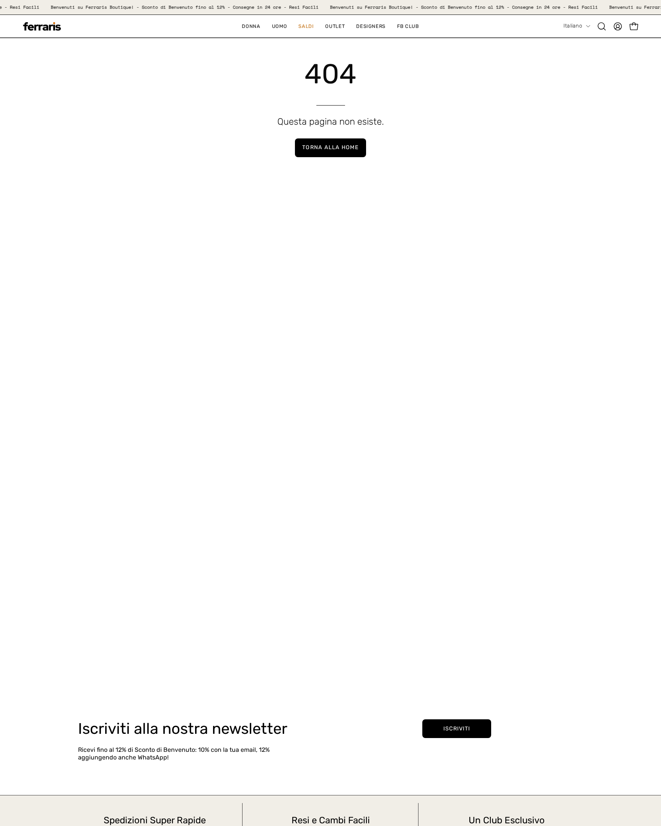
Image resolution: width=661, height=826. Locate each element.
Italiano (572, 26)
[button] (306, 26)
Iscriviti (457, 728)
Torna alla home (330, 147)
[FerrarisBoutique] (42, 26)
